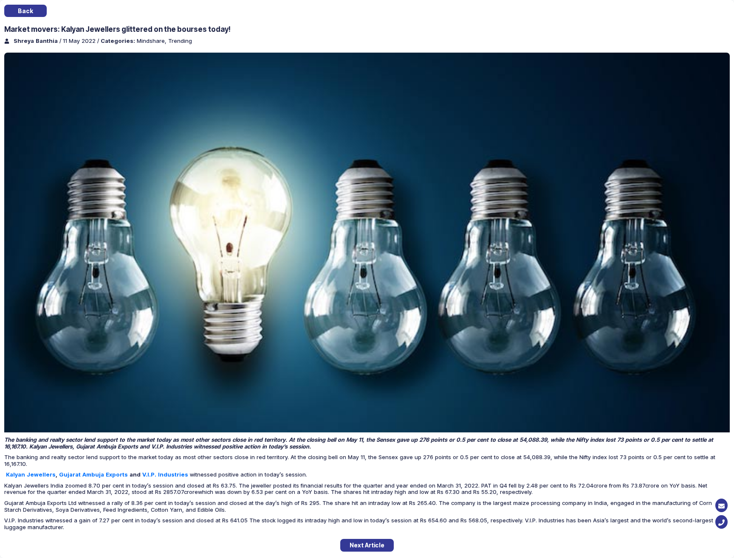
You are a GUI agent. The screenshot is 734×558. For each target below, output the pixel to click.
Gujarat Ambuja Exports (94, 474)
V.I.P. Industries (165, 474)
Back (25, 10)
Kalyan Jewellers (31, 474)
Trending (180, 40)
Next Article (367, 545)
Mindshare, (152, 40)
